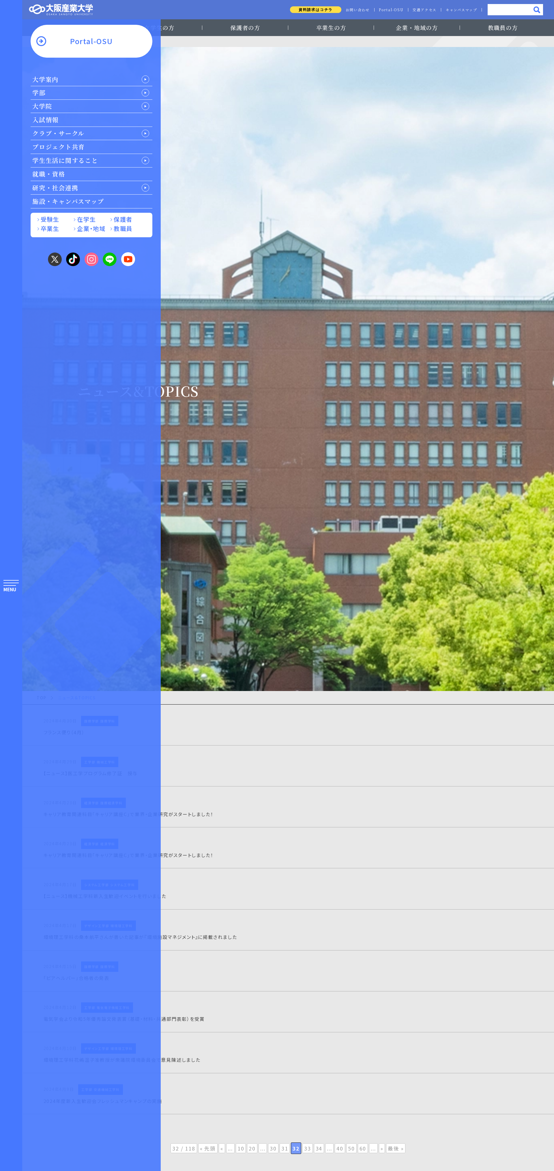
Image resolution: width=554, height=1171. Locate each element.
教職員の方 (503, 27)
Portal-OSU (391, 10)
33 (307, 1148)
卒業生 (50, 228)
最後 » (396, 1148)
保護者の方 (245, 27)
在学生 (86, 219)
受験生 (50, 219)
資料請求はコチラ (316, 9)
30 (273, 1148)
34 (319, 1148)
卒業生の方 (331, 27)
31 (284, 1148)
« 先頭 (208, 1148)
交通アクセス (425, 10)
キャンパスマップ (461, 10)
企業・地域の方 (417, 27)
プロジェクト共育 (58, 146)
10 (240, 1148)
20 (252, 1148)
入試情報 (45, 119)
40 (339, 1148)
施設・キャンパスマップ (68, 201)
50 (351, 1148)
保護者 (123, 219)
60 (363, 1148)
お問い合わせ (358, 10)
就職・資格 (48, 174)
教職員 (123, 228)
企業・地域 (91, 228)
